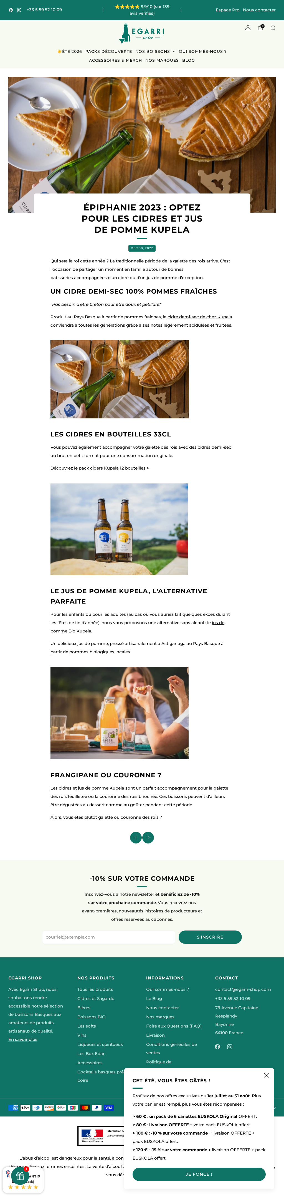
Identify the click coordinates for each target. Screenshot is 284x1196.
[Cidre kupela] (119, 379)
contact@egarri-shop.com (243, 989)
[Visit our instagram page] (19, 10)
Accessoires (90, 1062)
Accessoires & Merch (115, 60)
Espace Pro (228, 10)
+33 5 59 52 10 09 (44, 9)
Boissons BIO (91, 1016)
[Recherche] (273, 28)
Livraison (155, 1035)
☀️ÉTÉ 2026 (69, 51)
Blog (188, 60)
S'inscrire (210, 937)
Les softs (86, 1026)
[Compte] (248, 28)
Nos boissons (152, 51)
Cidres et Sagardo (96, 998)
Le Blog (154, 998)
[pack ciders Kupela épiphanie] (119, 529)
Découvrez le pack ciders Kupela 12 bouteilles (98, 468)
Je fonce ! (199, 1174)
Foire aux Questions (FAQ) (174, 1026)
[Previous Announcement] (103, 10)
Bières (83, 1007)
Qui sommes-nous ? (203, 51)
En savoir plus (22, 1039)
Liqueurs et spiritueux (100, 1044)
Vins (82, 1035)
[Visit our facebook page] (11, 10)
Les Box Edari (91, 1053)
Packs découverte (108, 51)
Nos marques (162, 60)
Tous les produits (95, 989)
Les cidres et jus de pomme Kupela (87, 788)
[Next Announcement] (180, 10)
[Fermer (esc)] (266, 1075)
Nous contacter (259, 10)
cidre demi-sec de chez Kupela (200, 316)
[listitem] (142, 10)
